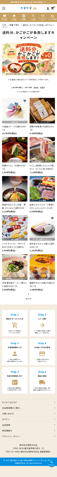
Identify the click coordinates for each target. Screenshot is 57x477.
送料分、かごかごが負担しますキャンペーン (28, 26)
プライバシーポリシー (11, 436)
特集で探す (15, 25)
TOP (4, 25)
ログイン (6, 419)
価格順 (36, 87)
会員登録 (6, 425)
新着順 (42, 87)
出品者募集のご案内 (11, 407)
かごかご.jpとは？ (9, 402)
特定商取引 (7, 430)
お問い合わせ (8, 413)
